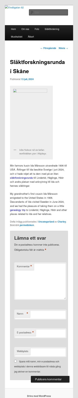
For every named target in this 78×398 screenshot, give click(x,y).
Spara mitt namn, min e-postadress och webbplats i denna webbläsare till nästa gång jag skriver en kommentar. (37, 366)
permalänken (27, 225)
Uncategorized (46, 221)
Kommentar (24, 266)
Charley (62, 221)
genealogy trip (17, 210)
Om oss (25, 28)
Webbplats (22, 351)
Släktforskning (52, 28)
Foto (37, 28)
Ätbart (31, 36)
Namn (22, 314)
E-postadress (25, 332)
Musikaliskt (16, 36)
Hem (13, 28)
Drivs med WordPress (39, 396)
